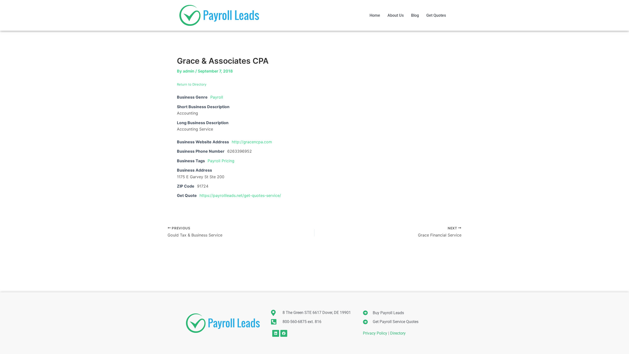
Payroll (216, 97)
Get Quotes (436, 15)
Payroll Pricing (221, 160)
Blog (415, 15)
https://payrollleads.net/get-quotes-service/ (240, 195)
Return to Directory (191, 84)
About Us (395, 15)
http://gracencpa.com (252, 141)
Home (375, 15)
